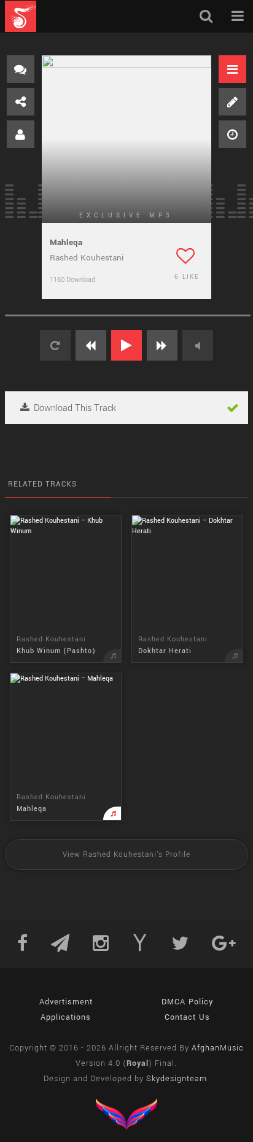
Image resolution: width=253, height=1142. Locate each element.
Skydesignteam (176, 1078)
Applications (66, 1017)
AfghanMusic (218, 1048)
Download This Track (73, 408)
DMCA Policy (187, 1001)
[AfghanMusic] (20, 16)
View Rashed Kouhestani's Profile (126, 855)
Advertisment (66, 1001)
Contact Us (187, 1017)
